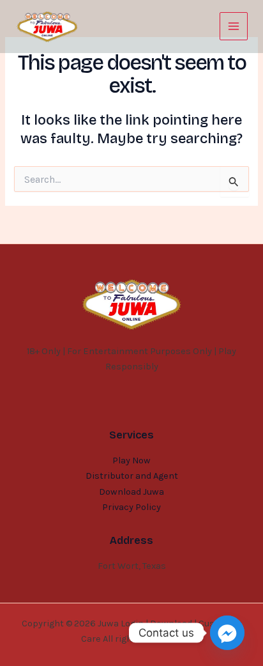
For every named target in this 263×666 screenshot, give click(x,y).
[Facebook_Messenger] (227, 633)
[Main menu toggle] (234, 26)
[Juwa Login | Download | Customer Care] (47, 27)
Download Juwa (131, 491)
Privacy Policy (131, 507)
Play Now (131, 460)
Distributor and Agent (132, 475)
